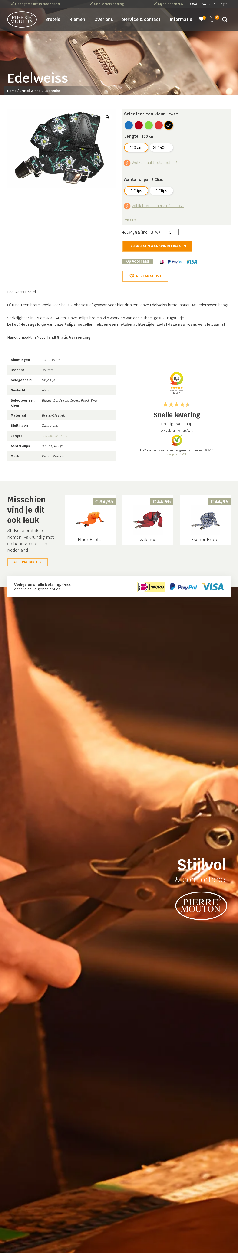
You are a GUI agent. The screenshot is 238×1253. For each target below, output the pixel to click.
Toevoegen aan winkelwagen (157, 246)
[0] (212, 19)
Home (12, 91)
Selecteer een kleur (144, 114)
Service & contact (141, 19)
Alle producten (27, 562)
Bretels (52, 19)
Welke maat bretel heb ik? (154, 162)
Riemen (77, 19)
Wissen (130, 220)
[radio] (129, 125)
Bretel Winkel (30, 91)
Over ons (103, 19)
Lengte (131, 136)
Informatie (181, 19)
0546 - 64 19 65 (202, 4)
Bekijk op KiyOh (176, 454)
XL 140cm (62, 436)
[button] (145, 276)
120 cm (47, 436)
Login (223, 4)
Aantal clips (136, 179)
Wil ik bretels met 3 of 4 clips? (158, 205)
